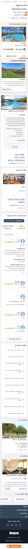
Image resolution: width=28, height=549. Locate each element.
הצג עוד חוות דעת (14, 339)
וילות (20, 1)
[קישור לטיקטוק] (8, 525)
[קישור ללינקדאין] (12, 525)
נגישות (18, 537)
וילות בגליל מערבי (6, 1)
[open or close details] (4, 242)
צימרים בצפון (20, 499)
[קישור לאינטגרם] (16, 525)
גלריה (23, 56)
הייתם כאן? (14, 221)
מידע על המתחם (11, 56)
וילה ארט (23, 43)
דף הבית (25, 1)
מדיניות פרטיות (11, 537)
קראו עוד (15, 147)
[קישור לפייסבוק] (20, 525)
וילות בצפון (14, 1)
